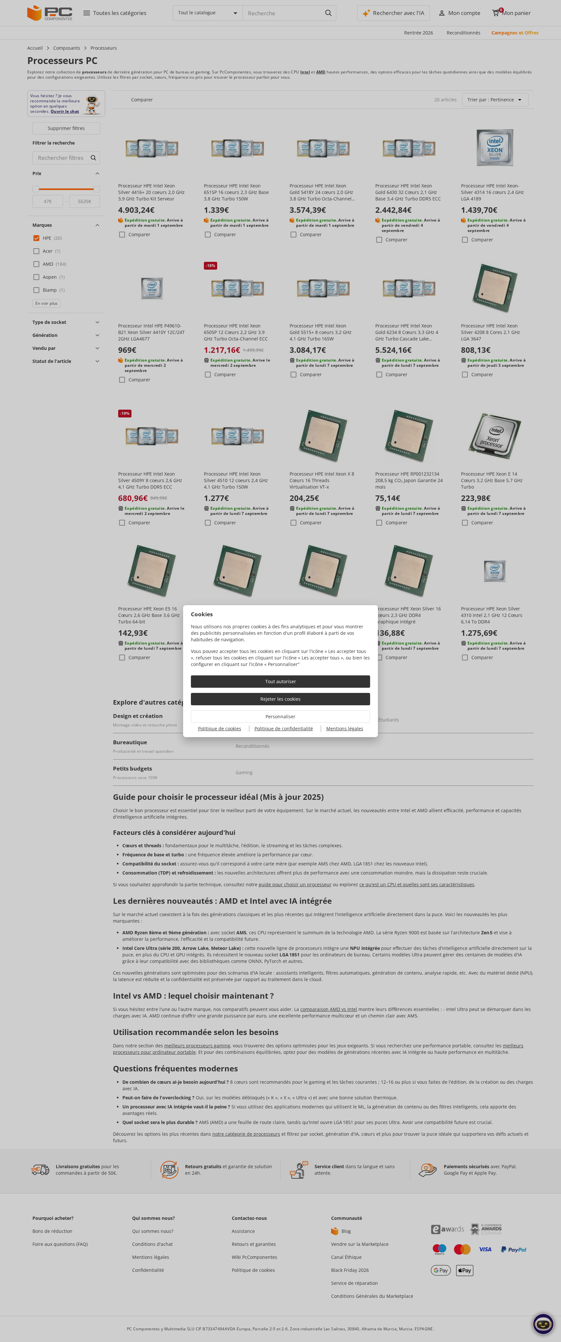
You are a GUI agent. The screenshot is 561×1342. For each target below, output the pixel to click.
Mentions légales (344, 728)
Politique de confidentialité (284, 728)
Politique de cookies (219, 728)
